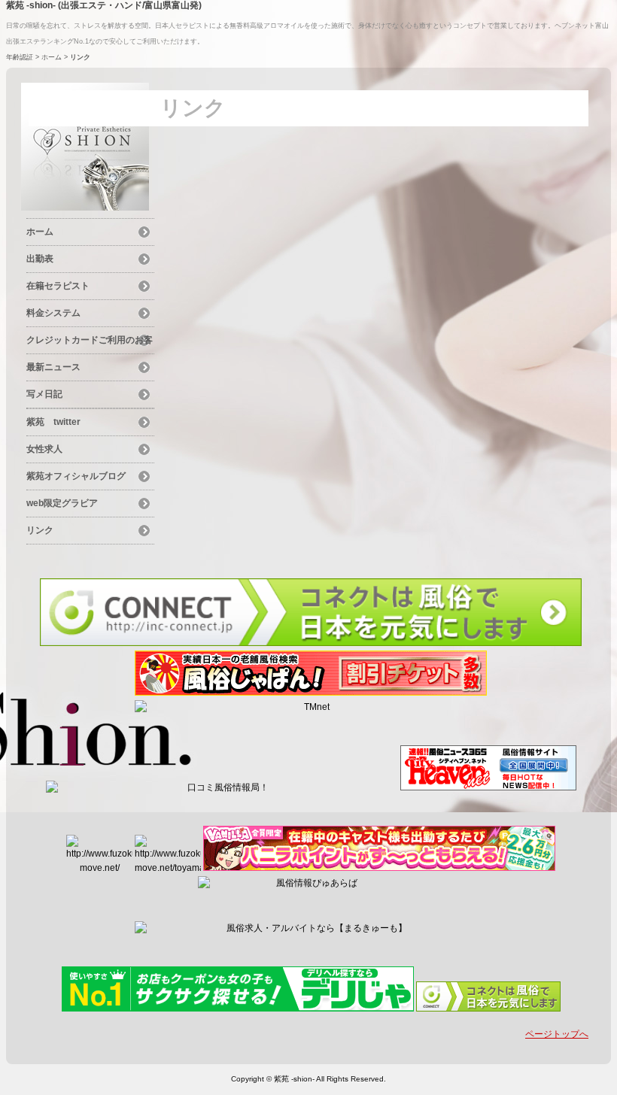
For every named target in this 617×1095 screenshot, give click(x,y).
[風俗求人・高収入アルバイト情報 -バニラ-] (379, 868)
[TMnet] (311, 707)
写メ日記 (44, 394)
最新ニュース (53, 367)
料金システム (53, 313)
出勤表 (39, 258)
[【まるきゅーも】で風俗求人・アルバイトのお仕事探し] (311, 928)
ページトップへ (556, 1034)
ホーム (51, 57)
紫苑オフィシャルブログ (76, 476)
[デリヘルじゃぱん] (238, 1008)
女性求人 (44, 449)
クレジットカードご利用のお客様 (89, 342)
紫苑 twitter (53, 422)
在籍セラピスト (58, 286)
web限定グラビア (62, 503)
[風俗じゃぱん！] (311, 692)
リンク (39, 530)
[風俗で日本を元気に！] (311, 643)
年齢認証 (19, 57)
